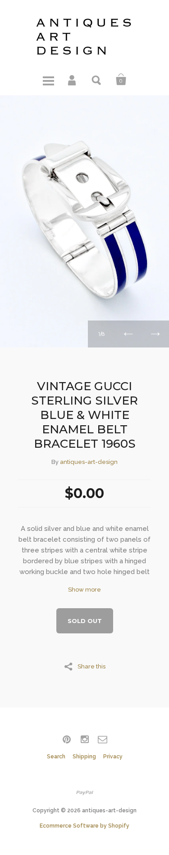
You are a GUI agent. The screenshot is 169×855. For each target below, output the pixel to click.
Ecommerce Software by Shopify (84, 826)
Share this (91, 666)
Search (97, 79)
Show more (84, 589)
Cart (121, 79)
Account (72, 79)
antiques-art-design (89, 462)
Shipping (84, 756)
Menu (48, 79)
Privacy (113, 756)
